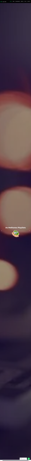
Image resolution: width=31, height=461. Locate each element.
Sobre (11, 1)
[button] (1, 230)
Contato (28, 1)
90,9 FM (4, 1)
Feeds (13, 1)
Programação (17, 1)
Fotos (25, 1)
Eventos (22, 1)
